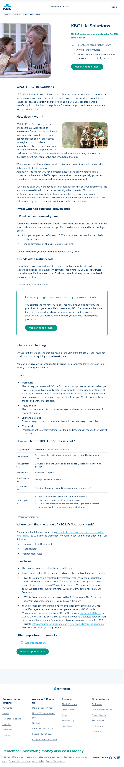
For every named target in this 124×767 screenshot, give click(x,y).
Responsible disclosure (20, 761)
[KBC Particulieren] (7, 7)
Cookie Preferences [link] (55, 761)
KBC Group (17, 757)
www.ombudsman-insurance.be (86, 624)
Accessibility (38, 761)
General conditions (35, 643)
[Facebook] (110, 757)
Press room (30, 757)
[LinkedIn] (119, 757)
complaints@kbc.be (90, 613)
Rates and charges (46, 757)
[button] (111, 7)
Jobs (4, 761)
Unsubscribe (81, 757)
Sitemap (6, 757)
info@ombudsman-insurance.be (49, 624)
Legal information (65, 757)
